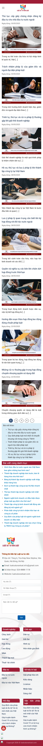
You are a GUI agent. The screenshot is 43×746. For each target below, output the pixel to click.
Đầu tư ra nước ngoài (8, 676)
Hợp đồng (6, 644)
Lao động (6, 648)
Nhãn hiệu (27, 689)
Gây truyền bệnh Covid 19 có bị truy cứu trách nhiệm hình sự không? (9, 721)
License (26, 684)
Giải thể (5, 639)
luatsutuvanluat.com (21, 574)
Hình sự (26, 644)
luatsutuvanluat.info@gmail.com (24, 565)
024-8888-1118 (23, 570)
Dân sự (26, 634)
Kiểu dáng (27, 679)
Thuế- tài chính (8, 662)
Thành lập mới (8, 658)
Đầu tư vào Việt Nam (11, 682)
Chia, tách (6, 634)
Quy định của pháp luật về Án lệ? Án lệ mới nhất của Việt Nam (10, 709)
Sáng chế (27, 693)
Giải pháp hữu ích (30, 675)
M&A (4, 653)
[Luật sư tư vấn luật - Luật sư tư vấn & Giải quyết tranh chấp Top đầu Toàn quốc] (22, 8)
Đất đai (26, 639)
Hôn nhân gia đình (31, 648)
